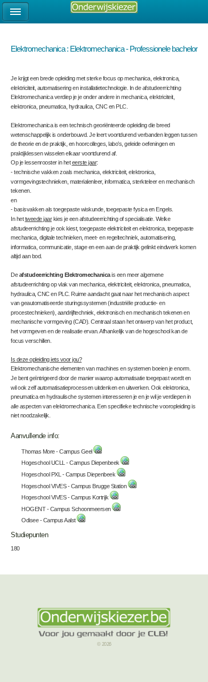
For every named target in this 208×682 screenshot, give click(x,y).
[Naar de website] (97, 451)
